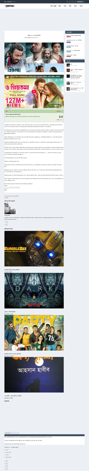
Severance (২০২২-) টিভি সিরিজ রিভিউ (73, 50)
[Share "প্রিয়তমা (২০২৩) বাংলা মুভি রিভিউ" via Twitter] (8, 188)
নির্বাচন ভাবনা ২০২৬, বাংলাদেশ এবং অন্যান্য (75, 83)
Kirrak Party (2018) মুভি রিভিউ (12, 354)
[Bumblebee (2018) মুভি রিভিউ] (34, 248)
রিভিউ (70, 6)
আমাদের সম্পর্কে (8, 452)
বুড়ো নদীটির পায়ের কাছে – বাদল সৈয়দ (72, 45)
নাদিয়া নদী (13, 1)
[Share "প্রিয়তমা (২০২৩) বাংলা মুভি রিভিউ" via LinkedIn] (12, 188)
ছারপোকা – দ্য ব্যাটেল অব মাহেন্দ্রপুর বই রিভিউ (74, 35)
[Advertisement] (44, 18)
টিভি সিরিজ (79, 90)
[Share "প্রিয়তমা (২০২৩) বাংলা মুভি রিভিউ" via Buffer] (14, 188)
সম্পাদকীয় (77, 84)
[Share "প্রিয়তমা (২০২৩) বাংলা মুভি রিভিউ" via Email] (17, 188)
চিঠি (71, 64)
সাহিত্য (59, 6)
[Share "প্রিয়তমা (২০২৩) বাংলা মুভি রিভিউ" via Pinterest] (10, 188)
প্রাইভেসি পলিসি (8, 457)
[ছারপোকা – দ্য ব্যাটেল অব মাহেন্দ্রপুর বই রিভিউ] (68, 70)
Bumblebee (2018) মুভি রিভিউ (11, 269)
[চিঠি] (68, 65)
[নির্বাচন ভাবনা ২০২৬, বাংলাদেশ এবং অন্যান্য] (68, 83)
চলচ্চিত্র (32, 37)
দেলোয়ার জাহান (7, 215)
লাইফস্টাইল (77, 78)
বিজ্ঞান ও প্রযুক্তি (53, 6)
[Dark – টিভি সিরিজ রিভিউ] (34, 290)
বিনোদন (75, 6)
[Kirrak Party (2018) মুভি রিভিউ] (34, 333)
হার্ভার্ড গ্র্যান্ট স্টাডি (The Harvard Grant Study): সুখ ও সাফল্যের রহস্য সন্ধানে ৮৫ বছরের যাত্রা (76, 76)
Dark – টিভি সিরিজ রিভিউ (9, 311)
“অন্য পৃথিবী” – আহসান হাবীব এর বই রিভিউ (12, 396)
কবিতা (76, 65)
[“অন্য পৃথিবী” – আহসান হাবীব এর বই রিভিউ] (34, 375)
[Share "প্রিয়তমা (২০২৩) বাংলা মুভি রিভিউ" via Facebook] (5, 188)
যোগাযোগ (7, 454)
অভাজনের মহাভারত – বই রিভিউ (71, 55)
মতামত (65, 6)
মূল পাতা (7, 449)
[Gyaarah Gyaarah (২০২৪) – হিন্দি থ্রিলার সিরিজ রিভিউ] (68, 89)
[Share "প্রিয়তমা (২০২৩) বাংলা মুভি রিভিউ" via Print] (19, 188)
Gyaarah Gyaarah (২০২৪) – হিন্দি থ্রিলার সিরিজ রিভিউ (74, 41)
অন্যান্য (81, 6)
